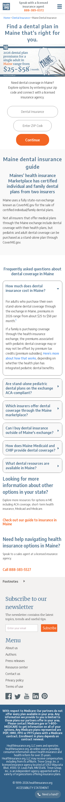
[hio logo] (6, 6)
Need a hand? (50, 794)
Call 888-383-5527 (17, 570)
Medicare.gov (35, 723)
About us (11, 648)
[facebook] (8, 696)
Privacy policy (14, 680)
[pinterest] (45, 696)
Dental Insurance (21, 17)
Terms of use (14, 686)
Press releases (15, 661)
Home (7, 17)
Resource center (16, 667)
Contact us (12, 673)
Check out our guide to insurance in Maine (30, 522)
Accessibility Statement (32, 787)
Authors (10, 654)
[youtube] (26, 696)
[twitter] (17, 696)
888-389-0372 (34, 10)
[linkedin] (35, 696)
